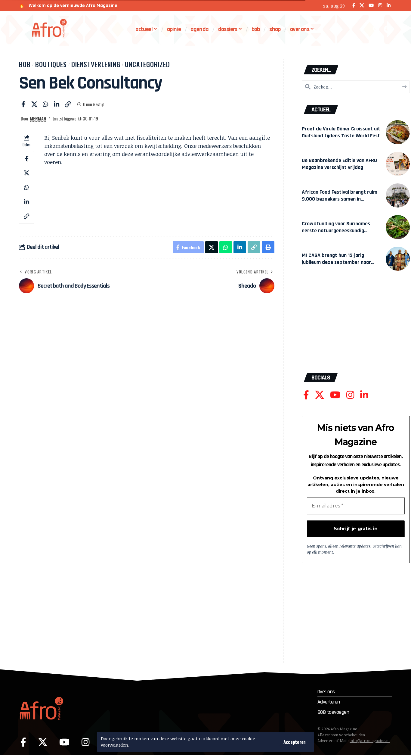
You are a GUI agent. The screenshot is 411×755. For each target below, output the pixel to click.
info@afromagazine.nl (370, 740)
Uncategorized (147, 64)
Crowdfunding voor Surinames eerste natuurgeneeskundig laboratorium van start (336, 230)
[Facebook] (354, 5)
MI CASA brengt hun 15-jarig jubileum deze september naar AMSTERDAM (336, 262)
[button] (294, 742)
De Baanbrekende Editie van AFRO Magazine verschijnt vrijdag (339, 164)
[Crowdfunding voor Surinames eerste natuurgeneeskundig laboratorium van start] (398, 227)
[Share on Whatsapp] (45, 104)
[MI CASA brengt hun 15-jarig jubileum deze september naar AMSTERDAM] (398, 259)
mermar (38, 118)
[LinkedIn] (388, 5)
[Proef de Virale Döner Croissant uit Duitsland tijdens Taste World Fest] (398, 132)
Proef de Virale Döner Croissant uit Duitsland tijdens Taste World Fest (341, 132)
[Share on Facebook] (23, 104)
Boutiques (51, 64)
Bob (25, 64)
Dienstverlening (95, 64)
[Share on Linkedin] (56, 104)
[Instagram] (380, 5)
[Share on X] (34, 104)
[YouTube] (371, 5)
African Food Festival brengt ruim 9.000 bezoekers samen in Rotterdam (339, 199)
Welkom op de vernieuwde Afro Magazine (73, 5)
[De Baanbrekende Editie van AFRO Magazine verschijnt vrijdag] (398, 164)
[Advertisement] (356, 325)
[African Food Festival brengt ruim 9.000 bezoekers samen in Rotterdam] (398, 195)
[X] (362, 5)
